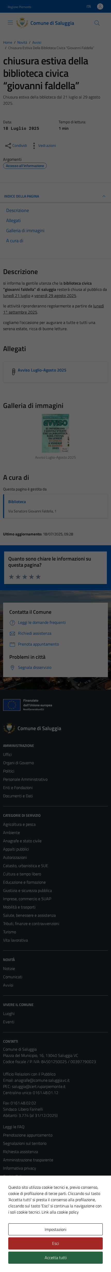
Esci (55, 1243)
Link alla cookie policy (60, 1212)
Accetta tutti (56, 1257)
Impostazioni (55, 1229)
